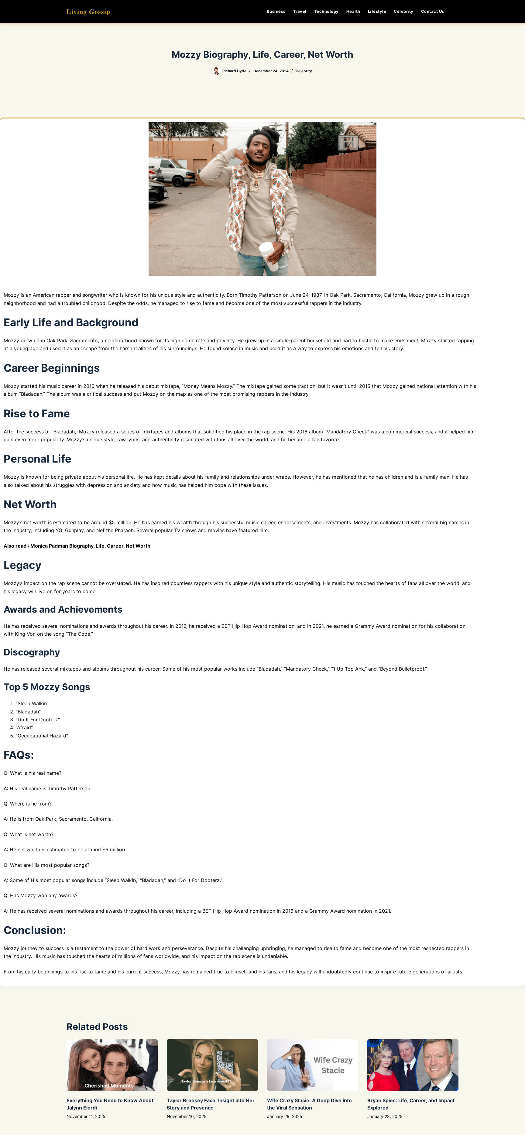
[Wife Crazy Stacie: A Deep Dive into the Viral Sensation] (312, 1065)
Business (276, 11)
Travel (300, 11)
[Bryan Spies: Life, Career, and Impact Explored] (412, 1065)
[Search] (456, 11)
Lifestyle (377, 11)
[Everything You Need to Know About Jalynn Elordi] (112, 1065)
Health (353, 11)
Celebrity (403, 11)
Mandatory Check (346, 432)
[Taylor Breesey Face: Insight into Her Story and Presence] (212, 1065)
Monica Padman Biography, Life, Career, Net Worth (90, 546)
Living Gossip (88, 11)
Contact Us (432, 11)
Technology (326, 11)
